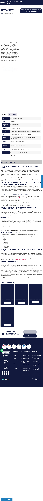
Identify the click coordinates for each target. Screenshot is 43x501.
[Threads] (8, 378)
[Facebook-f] (2, 376)
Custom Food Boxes (7, 12)
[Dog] (8, 376)
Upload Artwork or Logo (24, 89)
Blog (17, 1)
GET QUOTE (7, 303)
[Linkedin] (4, 378)
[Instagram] (4, 376)
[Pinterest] (6, 376)
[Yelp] (6, 378)
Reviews (20, 1)
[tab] (4, 114)
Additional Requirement (35, 89)
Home (2, 12)
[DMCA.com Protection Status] (5, 384)
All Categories (10, 1)
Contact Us (9, 3)
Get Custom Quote (30, 109)
